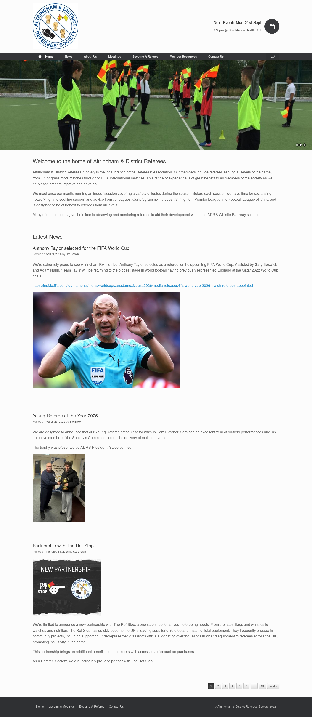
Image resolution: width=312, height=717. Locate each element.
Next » (273, 686)
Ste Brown (72, 254)
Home (49, 56)
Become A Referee (145, 56)
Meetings (114, 56)
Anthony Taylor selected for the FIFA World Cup (81, 248)
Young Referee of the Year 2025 (65, 415)
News (68, 56)
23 (262, 686)
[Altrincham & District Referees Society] (55, 26)
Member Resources (183, 56)
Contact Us (216, 56)
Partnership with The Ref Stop (63, 545)
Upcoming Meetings (61, 706)
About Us (90, 56)
